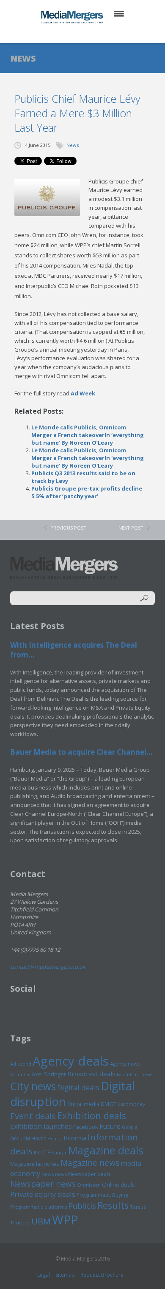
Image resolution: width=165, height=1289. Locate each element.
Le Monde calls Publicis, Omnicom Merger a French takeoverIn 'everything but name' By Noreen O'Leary (87, 457)
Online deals (118, 1184)
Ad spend (20, 1064)
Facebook (85, 1127)
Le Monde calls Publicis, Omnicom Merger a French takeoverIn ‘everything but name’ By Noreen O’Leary (87, 434)
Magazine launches (34, 1164)
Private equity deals (42, 1194)
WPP (65, 1219)
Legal (43, 1274)
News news (54, 1174)
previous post (68, 528)
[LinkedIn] (90, 33)
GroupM (20, 1138)
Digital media (83, 1104)
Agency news (125, 1064)
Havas (38, 1138)
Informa (74, 1138)
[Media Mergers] (72, 17)
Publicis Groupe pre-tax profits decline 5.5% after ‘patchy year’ (86, 492)
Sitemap (65, 1274)
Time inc (20, 1222)
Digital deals (78, 1087)
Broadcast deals (91, 1073)
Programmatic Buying (102, 1195)
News (72, 145)
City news (33, 1086)
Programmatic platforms (38, 1207)
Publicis (82, 1206)
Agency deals (71, 1060)
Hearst (54, 1138)
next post (130, 528)
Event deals (33, 1116)
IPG (38, 1152)
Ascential (20, 1074)
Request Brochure (102, 1274)
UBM (41, 1221)
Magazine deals (105, 1150)
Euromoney (131, 1104)
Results (113, 1205)
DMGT (108, 1104)
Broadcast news (135, 1074)
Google (130, 1127)
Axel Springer (49, 1074)
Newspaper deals (89, 1174)
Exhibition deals (91, 1115)
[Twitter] (70, 33)
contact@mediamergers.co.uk (47, 966)
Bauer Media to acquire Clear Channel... (81, 752)
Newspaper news (43, 1183)
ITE (46, 1152)
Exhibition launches (41, 1126)
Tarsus (138, 1207)
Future (110, 1126)
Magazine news (89, 1162)
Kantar (59, 1152)
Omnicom (89, 1185)
